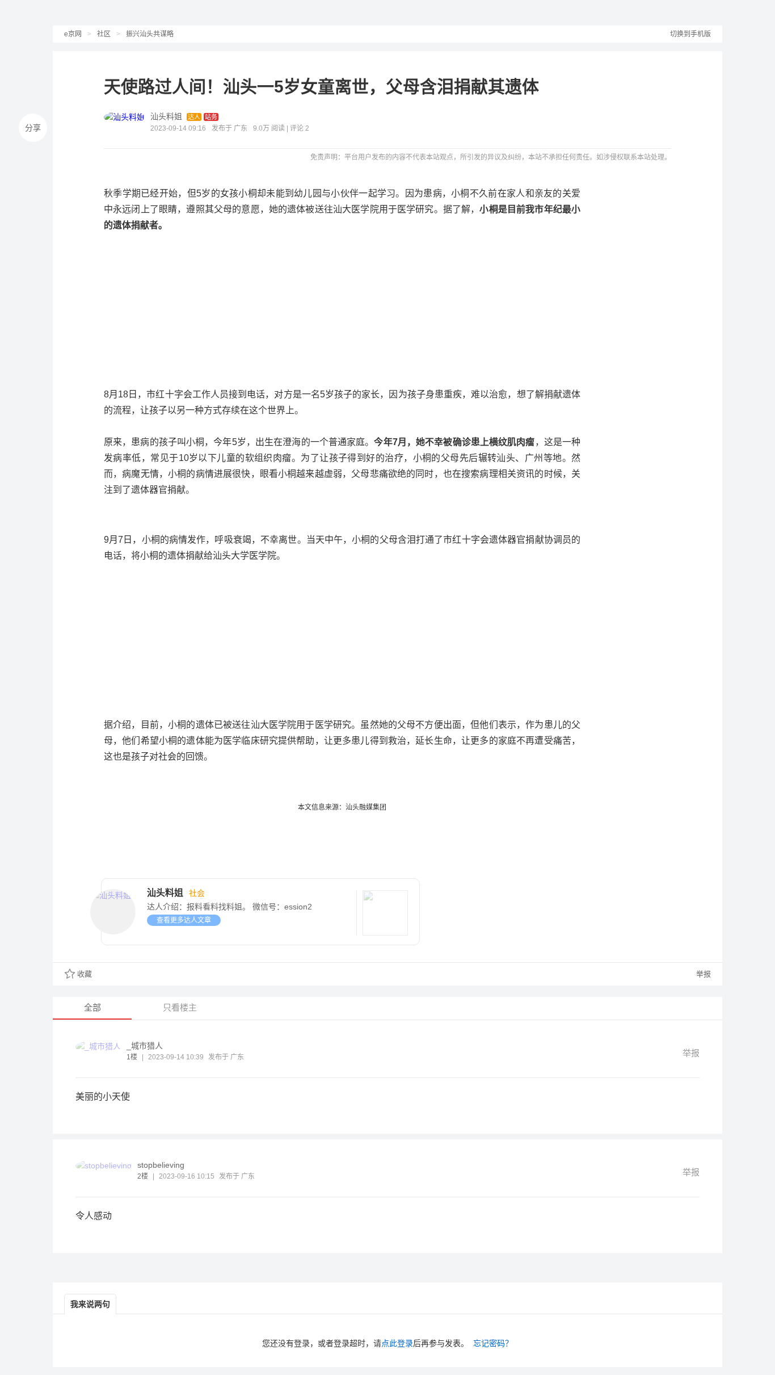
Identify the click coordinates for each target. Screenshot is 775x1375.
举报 (702, 974)
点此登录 (397, 1343)
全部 (92, 1007)
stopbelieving (160, 1164)
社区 (104, 34)
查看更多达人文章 (184, 920)
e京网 (73, 34)
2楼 (142, 1176)
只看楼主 (180, 1007)
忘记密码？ (493, 1343)
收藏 (84, 974)
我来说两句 (90, 1304)
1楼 (132, 1057)
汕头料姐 (166, 116)
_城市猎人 (145, 1045)
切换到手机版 (690, 34)
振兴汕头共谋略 (150, 34)
